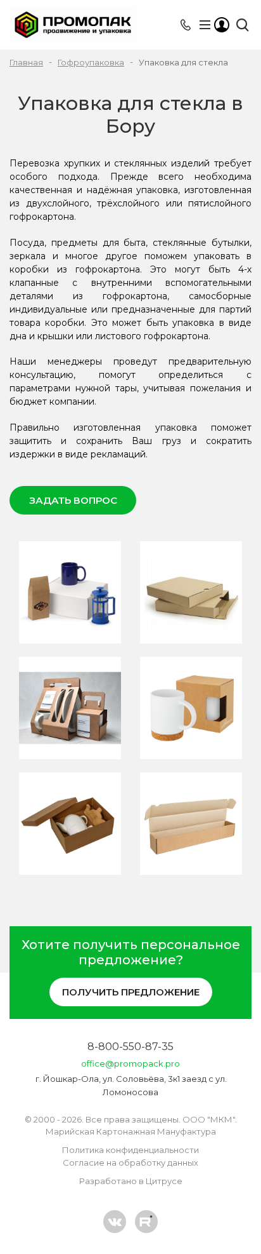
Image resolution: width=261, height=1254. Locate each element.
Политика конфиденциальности (130, 1150)
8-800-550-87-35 (130, 1047)
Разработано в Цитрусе (130, 1181)
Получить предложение (131, 992)
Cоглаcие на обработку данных (130, 1162)
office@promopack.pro (130, 1063)
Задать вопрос (73, 500)
